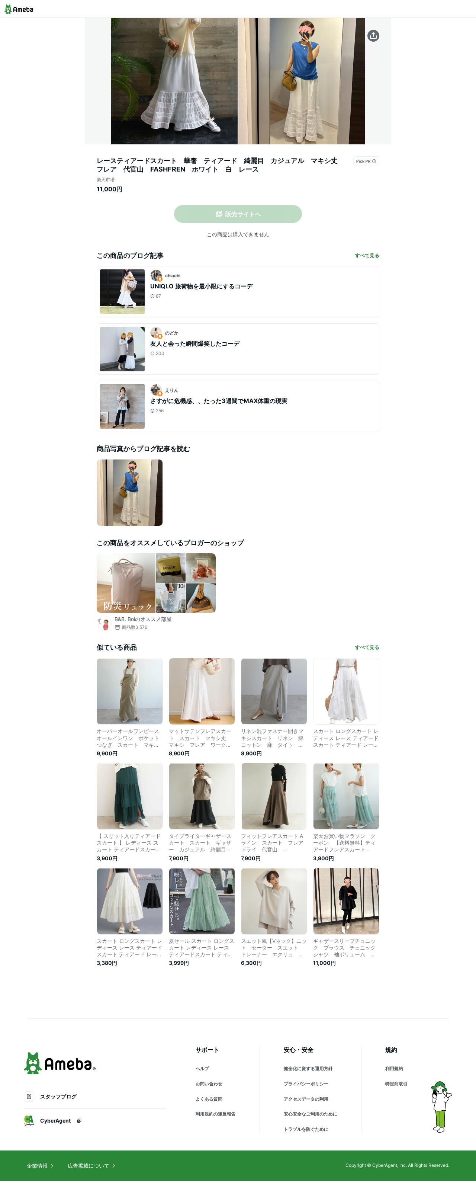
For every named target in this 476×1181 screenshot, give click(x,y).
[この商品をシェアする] (373, 36)
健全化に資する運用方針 (308, 1068)
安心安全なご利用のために (310, 1114)
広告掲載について (88, 1165)
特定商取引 (396, 1083)
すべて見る (367, 255)
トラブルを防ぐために (306, 1129)
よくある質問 (209, 1099)
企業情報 (37, 1165)
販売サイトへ (243, 214)
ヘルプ (202, 1068)
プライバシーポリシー (306, 1083)
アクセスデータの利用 (306, 1099)
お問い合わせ (209, 1083)
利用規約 (394, 1068)
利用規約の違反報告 (216, 1114)
